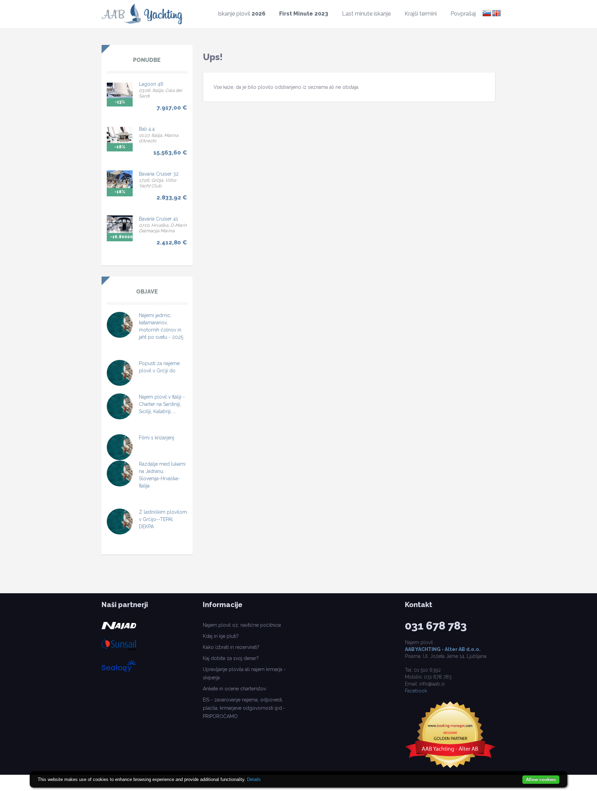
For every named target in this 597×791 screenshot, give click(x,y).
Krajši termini (421, 13)
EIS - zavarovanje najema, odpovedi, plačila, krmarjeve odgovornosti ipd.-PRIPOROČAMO (244, 708)
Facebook (416, 691)
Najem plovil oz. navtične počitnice (242, 625)
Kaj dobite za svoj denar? (231, 658)
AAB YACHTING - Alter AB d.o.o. (443, 649)
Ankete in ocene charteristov (234, 688)
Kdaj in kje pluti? (221, 636)
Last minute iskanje (366, 13)
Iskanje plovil (241, 13)
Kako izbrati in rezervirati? (231, 647)
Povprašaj (463, 13)
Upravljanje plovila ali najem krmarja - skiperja (244, 673)
